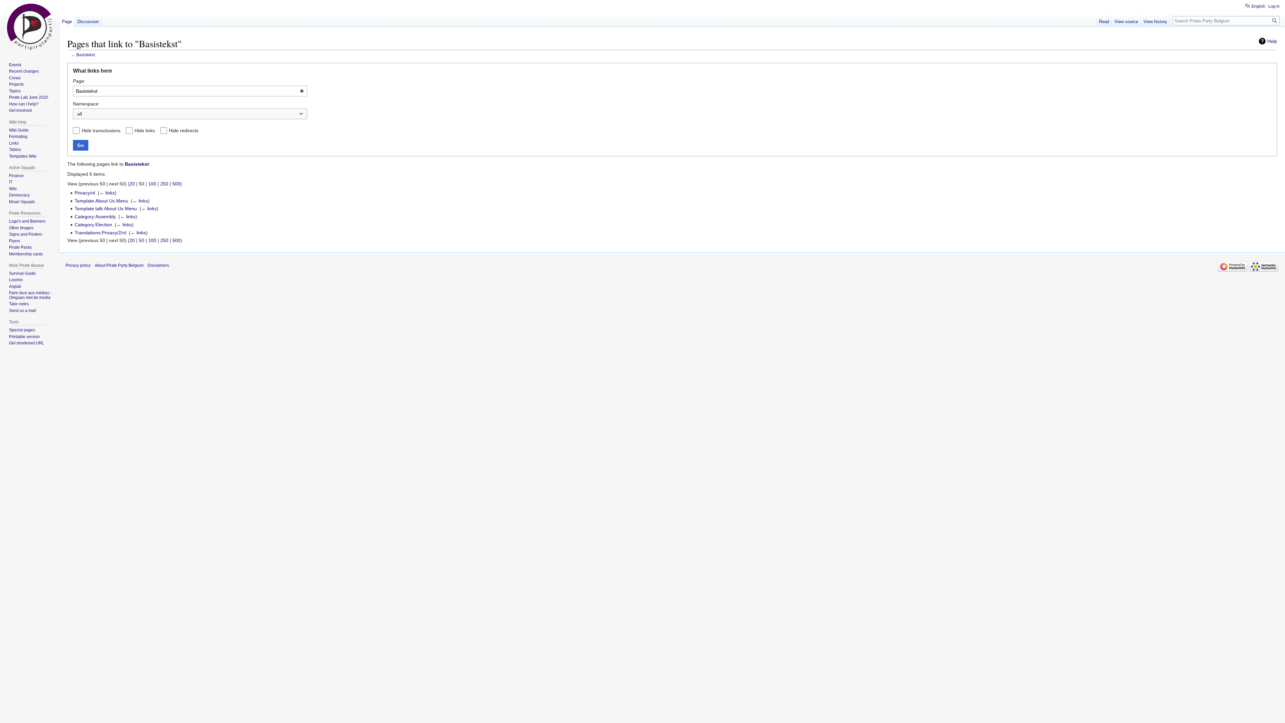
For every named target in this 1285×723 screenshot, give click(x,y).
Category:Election (93, 224)
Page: (79, 81)
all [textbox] (79, 113)
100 (152, 183)
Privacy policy (78, 265)
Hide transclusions (101, 130)
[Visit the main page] (29, 27)
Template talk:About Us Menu (106, 208)
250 (164, 183)
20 (132, 183)
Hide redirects (183, 130)
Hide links (145, 130)
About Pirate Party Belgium (119, 265)
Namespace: (86, 103)
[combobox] (190, 91)
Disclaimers (158, 265)
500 (176, 183)
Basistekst (85, 55)
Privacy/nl (85, 192)
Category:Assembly (95, 216)
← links (107, 192)
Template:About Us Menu (101, 201)
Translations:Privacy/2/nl (100, 232)
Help (1272, 41)
